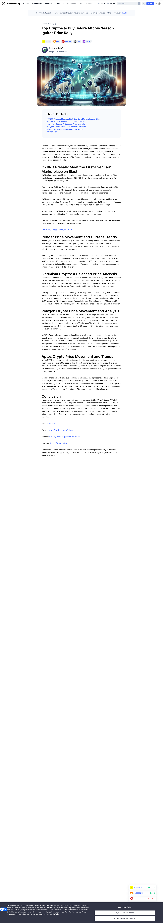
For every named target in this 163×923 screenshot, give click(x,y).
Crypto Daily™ (57, 48)
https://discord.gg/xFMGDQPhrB (64, 436)
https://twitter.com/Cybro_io (61, 430)
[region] (60, 3)
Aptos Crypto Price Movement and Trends (65, 129)
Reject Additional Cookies (125, 913)
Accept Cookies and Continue (124, 918)
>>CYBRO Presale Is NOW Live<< (57, 230)
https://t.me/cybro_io (60, 443)
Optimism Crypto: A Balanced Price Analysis (66, 124)
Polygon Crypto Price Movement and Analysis (66, 127)
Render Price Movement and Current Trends (66, 121)
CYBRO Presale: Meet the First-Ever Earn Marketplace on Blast (73, 119)
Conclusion (52, 132)
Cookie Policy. (55, 914)
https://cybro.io (53, 423)
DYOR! (124, 13)
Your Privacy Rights (124, 907)
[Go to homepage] (11, 3)
